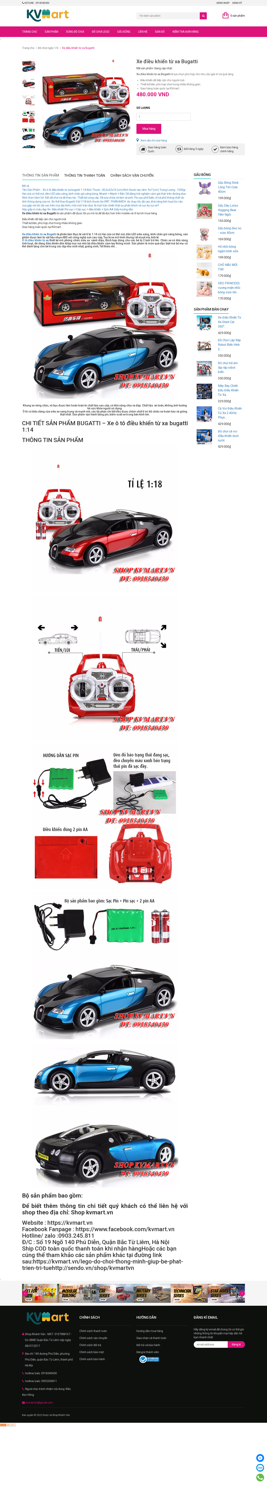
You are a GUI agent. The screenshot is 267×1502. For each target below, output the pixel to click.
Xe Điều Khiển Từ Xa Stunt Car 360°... (229, 322)
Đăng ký (237, 3)
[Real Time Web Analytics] (8, 1424)
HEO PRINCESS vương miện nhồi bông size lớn (229, 287)
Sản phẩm (51, 31)
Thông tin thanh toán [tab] (84, 175)
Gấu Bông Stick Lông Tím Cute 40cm (228, 187)
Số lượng (143, 107)
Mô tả (25, 185)
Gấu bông (123, 31)
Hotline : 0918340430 (36, 3)
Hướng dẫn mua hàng (149, 1331)
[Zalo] (260, 1468)
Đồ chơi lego (100, 31)
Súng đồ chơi (75, 31)
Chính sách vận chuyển (93, 1338)
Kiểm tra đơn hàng (186, 31)
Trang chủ (29, 31)
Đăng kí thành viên (147, 1352)
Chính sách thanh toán (93, 1331)
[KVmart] (47, 1318)
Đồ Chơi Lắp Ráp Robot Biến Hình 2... (229, 344)
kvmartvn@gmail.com (39, 1402)
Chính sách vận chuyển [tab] (132, 175)
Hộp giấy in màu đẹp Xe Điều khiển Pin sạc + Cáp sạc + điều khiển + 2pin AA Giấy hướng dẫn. (78, 209)
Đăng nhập (223, 3)
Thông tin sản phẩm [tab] (40, 175)
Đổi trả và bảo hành (148, 1345)
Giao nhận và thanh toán (151, 1338)
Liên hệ (142, 31)
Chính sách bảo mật (91, 1352)
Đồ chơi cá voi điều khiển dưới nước (228, 436)
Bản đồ (160, 31)
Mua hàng (148, 129)
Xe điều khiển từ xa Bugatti (39, 234)
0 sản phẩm (237, 15)
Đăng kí (236, 1344)
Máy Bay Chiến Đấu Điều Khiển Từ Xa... (228, 390)
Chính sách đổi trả (90, 1345)
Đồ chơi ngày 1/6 (48, 48)
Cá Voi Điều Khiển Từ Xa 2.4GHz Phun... (230, 413)
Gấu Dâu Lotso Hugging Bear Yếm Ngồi (228, 210)
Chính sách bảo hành (92, 1359)
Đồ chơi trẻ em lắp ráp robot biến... (228, 367)
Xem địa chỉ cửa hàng (154, 140)
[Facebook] (260, 1458)
